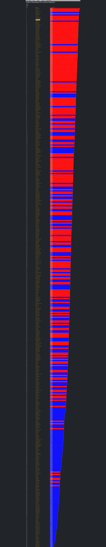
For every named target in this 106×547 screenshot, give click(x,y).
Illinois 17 (37, 205)
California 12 (38, 464)
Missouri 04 (37, 68)
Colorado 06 (37, 330)
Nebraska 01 (38, 110)
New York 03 (38, 360)
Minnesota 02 (38, 144)
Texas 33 (37, 521)
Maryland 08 (38, 417)
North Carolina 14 (38, 356)
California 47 (38, 382)
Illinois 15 (37, 16)
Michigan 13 (37, 457)
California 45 (38, 494)
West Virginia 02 (38, 24)
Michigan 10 (37, 184)
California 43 (38, 546)
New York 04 (38, 392)
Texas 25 (37, 291)
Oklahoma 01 (38, 289)
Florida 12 (37, 131)
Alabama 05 (37, 199)
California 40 (38, 397)
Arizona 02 (37, 336)
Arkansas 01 (37, 154)
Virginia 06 (37, 122)
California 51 (38, 403)
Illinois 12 (37, 53)
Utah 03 (37, 111)
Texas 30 (37, 514)
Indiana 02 (37, 125)
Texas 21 (37, 266)
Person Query (48, 0)
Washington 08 (38, 210)
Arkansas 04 (37, 213)
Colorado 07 (37, 118)
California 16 (38, 419)
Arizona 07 (37, 465)
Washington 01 (38, 339)
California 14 (38, 504)
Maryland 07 (38, 486)
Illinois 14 (37, 288)
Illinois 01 (37, 452)
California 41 (38, 418)
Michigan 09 (37, 27)
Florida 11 (37, 328)
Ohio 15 (37, 168)
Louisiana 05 (38, 334)
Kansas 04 (37, 162)
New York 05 (38, 541)
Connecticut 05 (38, 276)
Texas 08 (37, 391)
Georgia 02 (37, 447)
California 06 (38, 402)
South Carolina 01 (38, 204)
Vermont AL (37, 14)
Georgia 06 (37, 241)
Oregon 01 (37, 225)
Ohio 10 (37, 177)
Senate (38, 0)
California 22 (38, 485)
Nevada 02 (37, 242)
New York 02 (38, 344)
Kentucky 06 (37, 105)
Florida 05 (37, 236)
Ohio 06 (37, 54)
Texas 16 (37, 502)
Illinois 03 (37, 416)
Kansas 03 (37, 120)
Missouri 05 (37, 313)
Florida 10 (37, 450)
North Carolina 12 (38, 439)
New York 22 (38, 132)
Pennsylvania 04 (38, 141)
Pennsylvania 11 (38, 84)
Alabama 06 (37, 185)
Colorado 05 (37, 203)
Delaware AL (38, 323)
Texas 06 (37, 393)
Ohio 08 (37, 153)
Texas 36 (37, 375)
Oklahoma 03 (38, 267)
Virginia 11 (37, 407)
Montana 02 (37, 85)
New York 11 (38, 370)
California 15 (38, 483)
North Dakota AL (38, 86)
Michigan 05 (37, 59)
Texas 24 (37, 271)
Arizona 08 (37, 231)
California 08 (38, 506)
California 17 (38, 525)
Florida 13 (37, 142)
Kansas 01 (37, 121)
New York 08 (38, 495)
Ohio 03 (37, 372)
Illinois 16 (37, 63)
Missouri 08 (37, 38)
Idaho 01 (37, 90)
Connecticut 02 (38, 115)
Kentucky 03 (37, 281)
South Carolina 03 (38, 167)
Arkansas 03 (37, 278)
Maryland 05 (38, 422)
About (30, 0)
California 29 (38, 512)
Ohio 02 (37, 9)
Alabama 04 (37, 104)
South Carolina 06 (38, 429)
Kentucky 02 (37, 69)
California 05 (38, 312)
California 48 (38, 348)
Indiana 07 (37, 408)
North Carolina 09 (38, 343)
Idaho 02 (37, 101)
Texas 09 (37, 536)
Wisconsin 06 (38, 45)
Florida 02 (37, 262)
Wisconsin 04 (38, 427)
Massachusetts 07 (38, 444)
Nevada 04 (37, 438)
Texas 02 (37, 365)
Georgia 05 (37, 460)
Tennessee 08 (38, 164)
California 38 (38, 532)
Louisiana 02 (38, 497)
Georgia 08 (37, 335)
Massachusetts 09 (38, 81)
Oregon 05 (37, 96)
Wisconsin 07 (38, 22)
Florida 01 (37, 189)
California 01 (38, 255)
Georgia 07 (37, 478)
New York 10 (38, 387)
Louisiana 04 (38, 354)
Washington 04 (38, 359)
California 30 (38, 351)
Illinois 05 (37, 188)
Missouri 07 (37, 61)
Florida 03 (37, 226)
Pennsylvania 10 (38, 174)
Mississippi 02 (38, 480)
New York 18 (38, 257)
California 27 (38, 463)
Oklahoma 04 (38, 220)
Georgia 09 (37, 258)
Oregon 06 (37, 215)
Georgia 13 (37, 540)
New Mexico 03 (38, 424)
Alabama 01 (37, 256)
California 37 (38, 537)
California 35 (38, 530)
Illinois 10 (37, 304)
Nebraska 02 (38, 195)
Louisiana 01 (38, 208)
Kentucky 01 (37, 64)
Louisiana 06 (38, 279)
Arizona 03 (37, 505)
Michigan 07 (37, 97)
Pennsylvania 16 (38, 39)
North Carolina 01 (38, 411)
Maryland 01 (38, 179)
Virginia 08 (37, 385)
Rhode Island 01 (38, 253)
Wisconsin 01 (38, 143)
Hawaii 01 (37, 538)
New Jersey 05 (38, 338)
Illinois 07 (37, 475)
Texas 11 (37, 400)
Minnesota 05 (38, 309)
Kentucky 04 (37, 35)
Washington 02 (38, 194)
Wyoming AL (38, 75)
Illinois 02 (37, 459)
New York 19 (38, 91)
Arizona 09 (37, 292)
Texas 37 (37, 364)
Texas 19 (37, 307)
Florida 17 (37, 146)
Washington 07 (38, 268)
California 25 (38, 490)
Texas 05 (37, 396)
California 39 (38, 510)
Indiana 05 (37, 87)
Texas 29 (37, 535)
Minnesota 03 (38, 196)
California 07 (38, 468)
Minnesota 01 (38, 80)
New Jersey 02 (38, 240)
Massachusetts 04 (38, 128)
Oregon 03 (37, 235)
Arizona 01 (37, 193)
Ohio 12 (37, 40)
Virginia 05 (37, 206)
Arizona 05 (37, 211)
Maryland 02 (38, 315)
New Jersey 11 (38, 287)
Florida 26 (37, 481)
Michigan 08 (37, 148)
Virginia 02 (37, 322)
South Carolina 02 (38, 308)
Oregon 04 (37, 95)
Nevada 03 (37, 413)
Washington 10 (38, 299)
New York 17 (38, 234)
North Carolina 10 (38, 137)
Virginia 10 (37, 369)
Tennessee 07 (38, 198)
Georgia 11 (37, 283)
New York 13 (38, 533)
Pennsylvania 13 (38, 18)
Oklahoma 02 (38, 282)
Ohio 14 (37, 50)
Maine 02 (37, 12)
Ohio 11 (37, 433)
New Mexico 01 (38, 366)
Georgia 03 (37, 247)
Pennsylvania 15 (38, 11)
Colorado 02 (37, 123)
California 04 (38, 376)
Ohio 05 (37, 65)
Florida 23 (37, 380)
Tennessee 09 (38, 509)
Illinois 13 (37, 224)
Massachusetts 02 (38, 170)
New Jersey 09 (38, 442)
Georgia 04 (37, 501)
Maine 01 (37, 21)
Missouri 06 (37, 43)
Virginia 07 (37, 388)
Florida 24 (37, 516)
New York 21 (38, 29)
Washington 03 (38, 133)
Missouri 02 (37, 92)
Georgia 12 (37, 386)
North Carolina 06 (38, 390)
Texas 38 (37, 377)
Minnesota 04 (38, 286)
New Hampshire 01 (39, 44)
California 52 (38, 528)
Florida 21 (37, 237)
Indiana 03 (37, 100)
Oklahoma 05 (38, 251)
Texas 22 (37, 421)
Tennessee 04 (38, 136)
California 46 (38, 515)
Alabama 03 (37, 229)
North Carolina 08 (38, 200)
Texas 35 (37, 448)
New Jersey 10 (38, 527)
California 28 (38, 489)
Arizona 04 (37, 310)
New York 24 (38, 34)
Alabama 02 (37, 319)
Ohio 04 (37, 60)
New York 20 (38, 157)
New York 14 (38, 526)
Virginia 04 (37, 437)
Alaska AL (37, 329)
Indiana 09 (37, 32)
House (33, 0)
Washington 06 (38, 149)
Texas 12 (37, 317)
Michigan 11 (37, 221)
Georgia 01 (37, 341)
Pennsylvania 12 (38, 151)
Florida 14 (37, 401)
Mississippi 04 (38, 230)
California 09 (38, 469)
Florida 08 (37, 159)
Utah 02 (37, 163)
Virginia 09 (37, 55)
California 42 (38, 511)
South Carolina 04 (38, 239)
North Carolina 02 (38, 345)
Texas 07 (37, 491)
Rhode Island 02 (38, 152)
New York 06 (38, 507)
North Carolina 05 (38, 156)
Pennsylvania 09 (38, 47)
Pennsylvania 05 (38, 346)
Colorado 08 (37, 314)
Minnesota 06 (38, 76)
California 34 (38, 542)
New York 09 (38, 470)
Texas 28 (37, 476)
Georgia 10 (37, 298)
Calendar (43, 0)
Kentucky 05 (37, 8)
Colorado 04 (37, 126)
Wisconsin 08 (38, 70)
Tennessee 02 (38, 74)
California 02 (38, 219)
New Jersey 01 (38, 318)
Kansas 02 (37, 169)
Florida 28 (37, 474)
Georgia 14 (37, 216)
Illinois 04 (37, 484)
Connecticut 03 (38, 297)
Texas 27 (37, 406)
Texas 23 (37, 428)
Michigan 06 (37, 201)
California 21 (38, 500)
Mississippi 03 (38, 333)
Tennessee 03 (38, 117)
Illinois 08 (37, 367)
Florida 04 (37, 371)
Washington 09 (38, 445)
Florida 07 (37, 265)
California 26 (38, 405)
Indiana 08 (37, 33)
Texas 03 (37, 302)
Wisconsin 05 (38, 49)
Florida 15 (37, 381)
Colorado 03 (37, 158)
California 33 (38, 517)
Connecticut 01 (38, 340)
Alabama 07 (37, 458)
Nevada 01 (37, 434)
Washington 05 (38, 107)
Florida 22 (37, 398)
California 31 (38, 531)
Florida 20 (37, 520)
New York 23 (38, 28)
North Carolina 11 (38, 73)
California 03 (38, 180)
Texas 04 (37, 293)
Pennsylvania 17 (38, 94)
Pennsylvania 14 (38, 17)
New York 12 (38, 246)
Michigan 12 (37, 412)
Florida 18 (37, 362)
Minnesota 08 (38, 42)
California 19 (38, 395)
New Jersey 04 (38, 102)
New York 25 (38, 209)
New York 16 (38, 431)
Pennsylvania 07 (38, 214)
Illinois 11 (37, 260)
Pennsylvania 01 (38, 112)
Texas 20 (37, 455)
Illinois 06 (37, 190)
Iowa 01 (37, 66)
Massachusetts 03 (38, 303)
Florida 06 (37, 178)
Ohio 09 (37, 147)
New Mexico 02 (38, 453)
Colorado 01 (37, 325)
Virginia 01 (37, 182)
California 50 (38, 350)
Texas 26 (37, 324)
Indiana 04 (37, 89)
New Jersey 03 (38, 245)
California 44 (38, 522)
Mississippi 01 (38, 277)
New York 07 (38, 449)
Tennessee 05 (38, 172)
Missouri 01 (37, 426)
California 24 (38, 355)
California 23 (38, 423)
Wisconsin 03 (38, 19)
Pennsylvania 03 (38, 473)
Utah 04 (37, 127)
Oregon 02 (37, 130)
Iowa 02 (37, 48)
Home (27, 0)
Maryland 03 (38, 349)
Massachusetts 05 (38, 272)
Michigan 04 (37, 138)
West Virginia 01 (38, 13)
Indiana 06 (37, 99)
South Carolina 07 (38, 263)
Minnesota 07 (38, 37)
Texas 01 (37, 273)
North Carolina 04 (38, 374)
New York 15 (38, 543)
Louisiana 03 (38, 250)
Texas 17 (37, 361)
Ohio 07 (37, 58)
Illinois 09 (37, 305)
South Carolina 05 (38, 261)
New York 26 (38, 227)
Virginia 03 (37, 443)
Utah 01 (37, 79)
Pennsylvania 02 (38, 454)
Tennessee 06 (38, 116)
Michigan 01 (37, 23)
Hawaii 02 (37, 496)
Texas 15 (37, 471)
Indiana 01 (37, 284)
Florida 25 (37, 432)
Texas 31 (37, 294)
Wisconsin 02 (38, 106)
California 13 (38, 499)
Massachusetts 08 (38, 252)
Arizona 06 (37, 232)
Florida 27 (37, 479)
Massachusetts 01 (38, 183)
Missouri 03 (37, 71)
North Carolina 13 (38, 320)
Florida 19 (37, 175)
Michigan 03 (37, 173)
